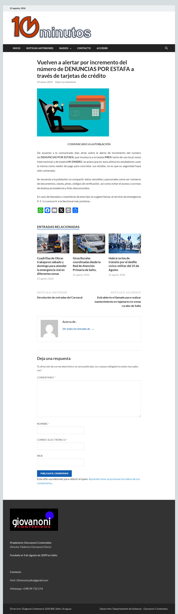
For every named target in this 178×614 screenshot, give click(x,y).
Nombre (43, 423)
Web (40, 455)
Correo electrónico (52, 439)
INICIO (16, 48)
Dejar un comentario (65, 82)
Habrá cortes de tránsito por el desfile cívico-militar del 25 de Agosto (124, 263)
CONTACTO (84, 48)
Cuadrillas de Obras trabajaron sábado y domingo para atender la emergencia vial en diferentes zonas (52, 265)
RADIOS (63, 48)
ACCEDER (102, 48)
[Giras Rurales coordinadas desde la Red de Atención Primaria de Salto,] (89, 244)
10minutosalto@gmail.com (32, 580)
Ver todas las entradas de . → (78, 328)
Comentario (46, 377)
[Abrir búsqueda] (166, 48)
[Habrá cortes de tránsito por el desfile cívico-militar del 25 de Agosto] (125, 244)
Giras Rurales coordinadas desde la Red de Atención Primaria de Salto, (87, 263)
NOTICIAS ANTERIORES (39, 48)
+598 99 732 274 (32, 588)
